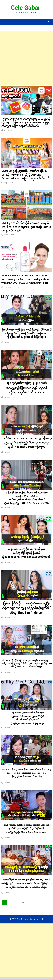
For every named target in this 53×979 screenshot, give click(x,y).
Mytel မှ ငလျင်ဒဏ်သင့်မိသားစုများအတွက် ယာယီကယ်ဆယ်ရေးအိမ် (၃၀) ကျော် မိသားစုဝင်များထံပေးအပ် (26, 227)
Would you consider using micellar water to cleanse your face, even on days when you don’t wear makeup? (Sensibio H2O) (25, 279)
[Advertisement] (26, 58)
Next (22, 903)
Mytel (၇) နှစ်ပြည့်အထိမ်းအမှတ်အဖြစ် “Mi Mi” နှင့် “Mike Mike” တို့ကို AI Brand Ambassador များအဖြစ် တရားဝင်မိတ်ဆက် (25, 174)
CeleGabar (21, 919)
